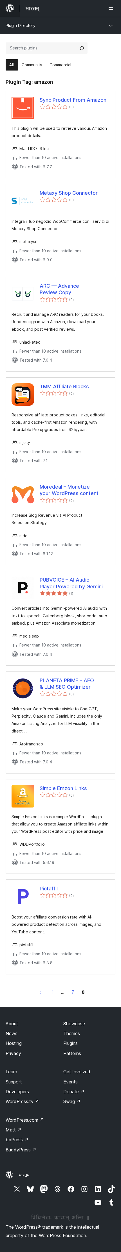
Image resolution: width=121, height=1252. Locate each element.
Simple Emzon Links (63, 788)
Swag (71, 1101)
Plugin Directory (20, 25)
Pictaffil (49, 889)
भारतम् (24, 1175)
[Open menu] (112, 8)
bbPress (17, 1139)
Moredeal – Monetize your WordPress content (69, 490)
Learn (11, 1071)
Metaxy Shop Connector (69, 193)
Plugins (70, 1043)
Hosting (14, 1043)
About (12, 1023)
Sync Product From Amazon (73, 100)
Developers (17, 1091)
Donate (73, 1091)
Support (14, 1082)
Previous (40, 992)
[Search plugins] (82, 48)
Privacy (13, 1053)
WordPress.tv (22, 1101)
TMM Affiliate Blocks (64, 386)
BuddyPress (21, 1150)
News (11, 1033)
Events (70, 1082)
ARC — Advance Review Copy (59, 289)
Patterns (72, 1053)
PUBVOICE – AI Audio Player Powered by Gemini (71, 583)
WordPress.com (25, 1120)
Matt (13, 1130)
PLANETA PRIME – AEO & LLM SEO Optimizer (67, 683)
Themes (71, 1033)
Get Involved (76, 1071)
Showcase (74, 1023)
